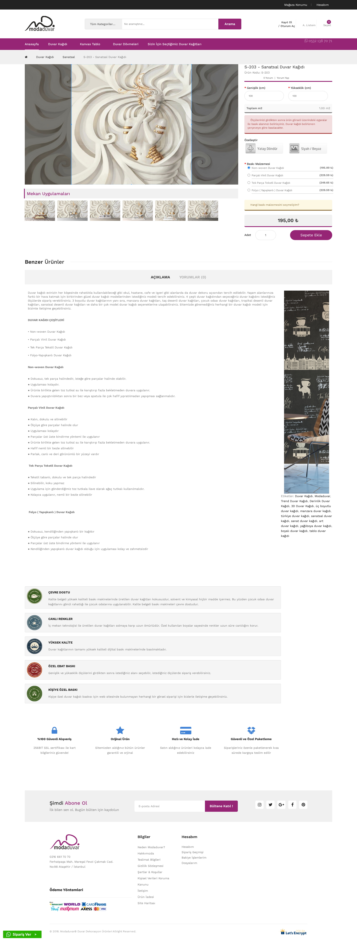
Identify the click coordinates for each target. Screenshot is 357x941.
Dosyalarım (189, 863)
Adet (247, 235)
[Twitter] (270, 805)
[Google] (281, 805)
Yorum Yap (283, 78)
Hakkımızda (146, 853)
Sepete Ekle (311, 235)
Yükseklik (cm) (301, 87)
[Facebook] (292, 805)
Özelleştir (251, 140)
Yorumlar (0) (192, 277)
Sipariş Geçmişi (192, 852)
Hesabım (188, 846)
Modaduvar (322, 496)
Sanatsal (69, 57)
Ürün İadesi (146, 897)
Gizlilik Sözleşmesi (150, 865)
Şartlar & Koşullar (150, 872)
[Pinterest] (303, 805)
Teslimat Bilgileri (149, 859)
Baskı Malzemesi (258, 163)
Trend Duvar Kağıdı (294, 501)
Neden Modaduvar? (151, 847)
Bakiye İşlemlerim (194, 857)
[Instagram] (259, 805)
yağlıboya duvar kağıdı (315, 526)
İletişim (143, 890)
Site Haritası (146, 903)
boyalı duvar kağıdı (294, 531)
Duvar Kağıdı (45, 57)
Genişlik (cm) (256, 87)
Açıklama (160, 277)
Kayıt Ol (286, 22)
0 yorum (268, 78)
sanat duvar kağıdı (304, 521)
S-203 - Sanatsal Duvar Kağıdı (104, 57)
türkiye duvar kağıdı (295, 516)
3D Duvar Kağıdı (302, 506)
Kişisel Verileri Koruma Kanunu (153, 881)
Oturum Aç (288, 26)
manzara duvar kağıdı (315, 511)
